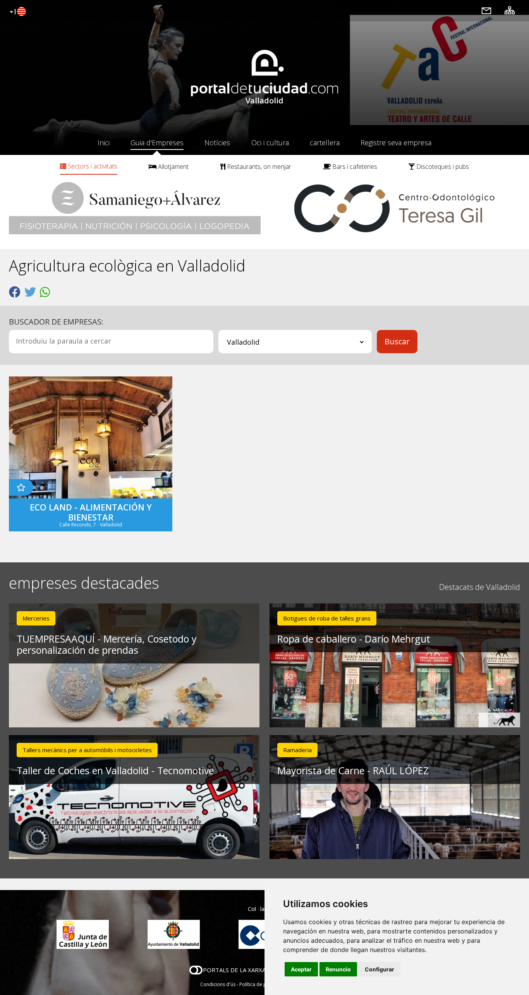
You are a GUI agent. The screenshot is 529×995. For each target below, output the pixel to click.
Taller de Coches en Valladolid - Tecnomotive (115, 770)
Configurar (379, 969)
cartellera (325, 142)
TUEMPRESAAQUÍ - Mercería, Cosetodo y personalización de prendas (107, 644)
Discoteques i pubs (442, 166)
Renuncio (338, 969)
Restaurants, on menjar (258, 166)
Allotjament (172, 166)
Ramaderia (297, 750)
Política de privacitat (261, 984)
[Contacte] (486, 10)
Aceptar (301, 969)
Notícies (217, 142)
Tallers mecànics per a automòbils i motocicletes (87, 750)
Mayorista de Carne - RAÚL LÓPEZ (353, 770)
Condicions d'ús (217, 984)
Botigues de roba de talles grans (327, 618)
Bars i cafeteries (354, 166)
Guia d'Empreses (157, 142)
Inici (104, 142)
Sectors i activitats (91, 166)
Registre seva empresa (396, 142)
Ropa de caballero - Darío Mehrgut (353, 638)
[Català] (17, 12)
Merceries (36, 618)
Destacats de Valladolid (479, 587)
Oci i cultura (270, 142)
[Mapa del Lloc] (509, 10)
